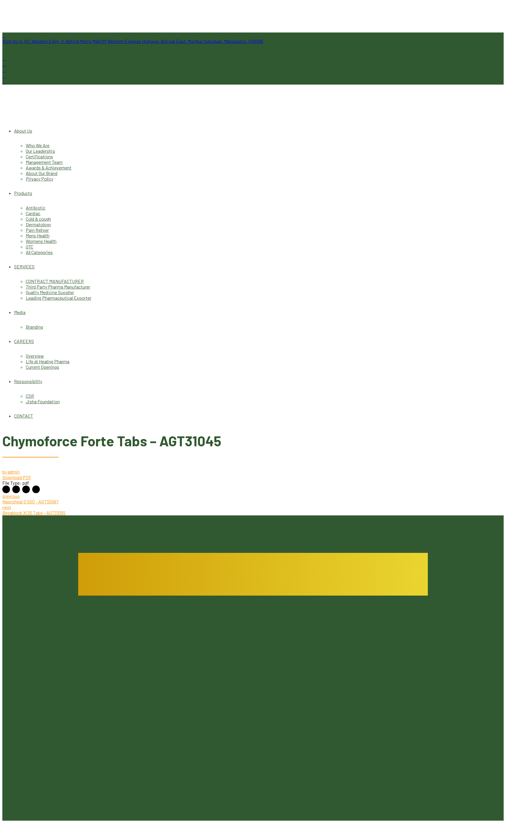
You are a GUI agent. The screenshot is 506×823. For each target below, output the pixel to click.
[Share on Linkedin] (26, 489)
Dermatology (38, 224)
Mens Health (37, 235)
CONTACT (23, 416)
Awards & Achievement (48, 167)
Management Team (44, 162)
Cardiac (33, 213)
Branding (34, 327)
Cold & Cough (101, 783)
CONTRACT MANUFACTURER (55, 281)
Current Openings (42, 367)
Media (19, 312)
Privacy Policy (39, 178)
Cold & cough (38, 219)
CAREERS (24, 341)
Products (23, 193)
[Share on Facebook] (6, 489)
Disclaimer (360, 667)
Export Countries (236, 673)
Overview (35, 356)
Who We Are (37, 145)
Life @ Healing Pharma (47, 361)
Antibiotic (35, 207)
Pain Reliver (37, 230)
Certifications (39, 156)
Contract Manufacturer (372, 645)
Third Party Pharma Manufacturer (58, 286)
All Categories (39, 252)
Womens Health (41, 241)
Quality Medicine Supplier (50, 292)
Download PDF (16, 477)
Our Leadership (40, 151)
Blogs (224, 645)
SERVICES (24, 266)
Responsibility (28, 381)
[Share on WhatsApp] (36, 489)
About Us (23, 130)
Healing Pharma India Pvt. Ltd (121, 688)
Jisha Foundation (43, 401)
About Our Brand (41, 173)
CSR (30, 396)
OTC (29, 246)
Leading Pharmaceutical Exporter (58, 298)
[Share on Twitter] (16, 489)
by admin (11, 471)
